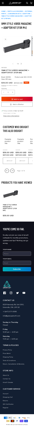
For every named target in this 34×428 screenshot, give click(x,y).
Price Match (7, 353)
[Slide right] (21, 64)
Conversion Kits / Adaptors (19, 13)
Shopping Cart (8, 397)
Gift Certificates (8, 404)
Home (3, 11)
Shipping (3, 85)
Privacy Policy (7, 350)
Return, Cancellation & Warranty (13, 364)
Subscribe (17, 269)
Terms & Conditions (9, 360)
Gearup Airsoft (14, 424)
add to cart (9, 160)
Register (5, 407)
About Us (6, 375)
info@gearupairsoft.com (11, 316)
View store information (11, 116)
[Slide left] (13, 64)
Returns (5, 400)
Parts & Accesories (15, 11)
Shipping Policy (8, 357)
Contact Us (6, 379)
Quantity (4, 88)
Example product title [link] (8, 141)
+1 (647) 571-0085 (10, 311)
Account (5, 393)
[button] (3, 3)
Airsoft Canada (8, 382)
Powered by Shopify (23, 424)
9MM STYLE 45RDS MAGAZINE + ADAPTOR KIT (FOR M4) (10, 207)
